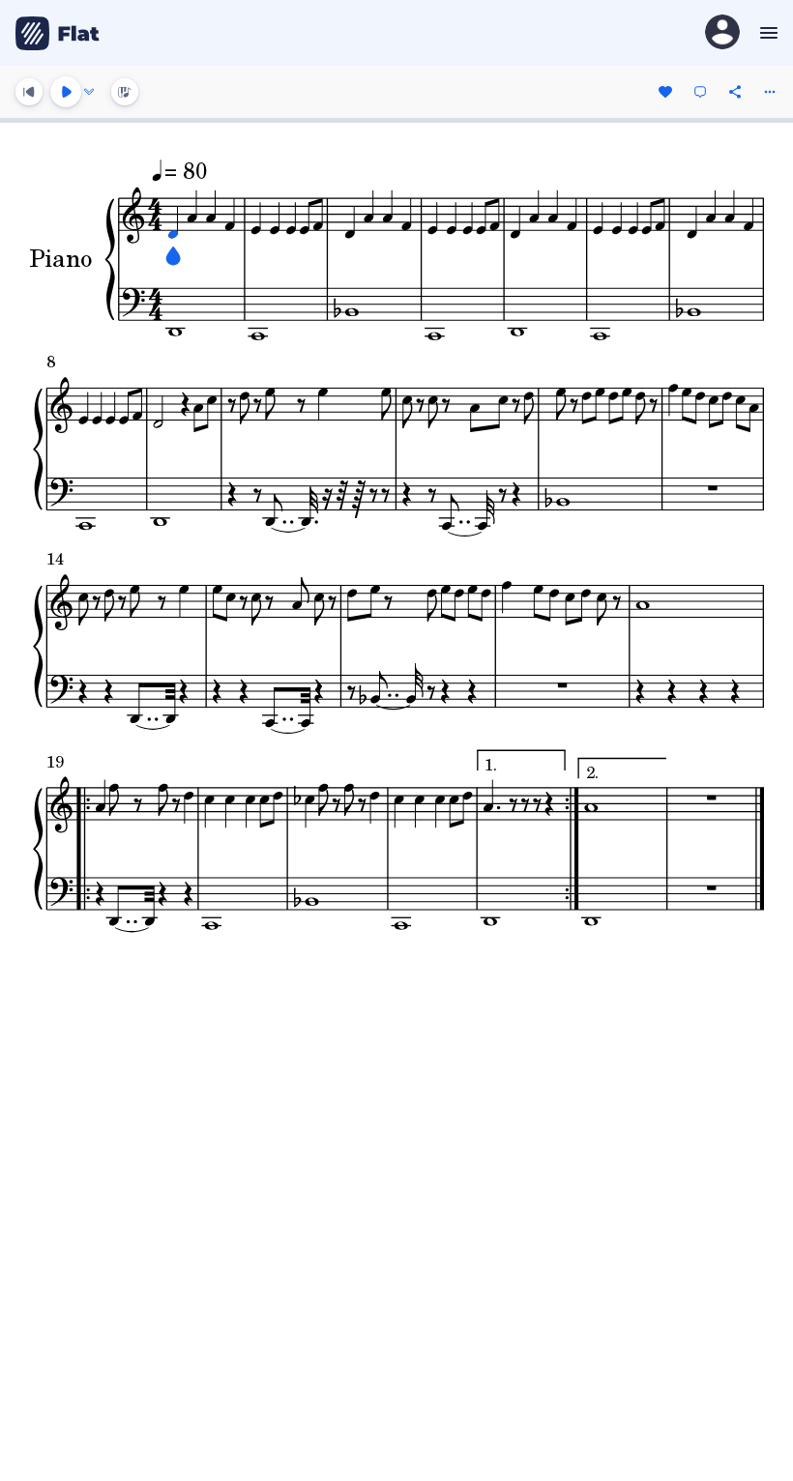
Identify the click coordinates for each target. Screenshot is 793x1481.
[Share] (735, 92)
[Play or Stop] (65, 91)
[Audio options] (89, 91)
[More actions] (770, 92)
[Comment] (700, 91)
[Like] (665, 91)
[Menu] (766, 33)
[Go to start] (29, 91)
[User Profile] (722, 33)
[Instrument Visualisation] (124, 91)
